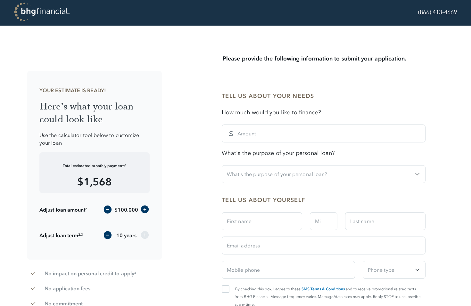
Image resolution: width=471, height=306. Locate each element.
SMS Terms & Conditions (323, 289)
